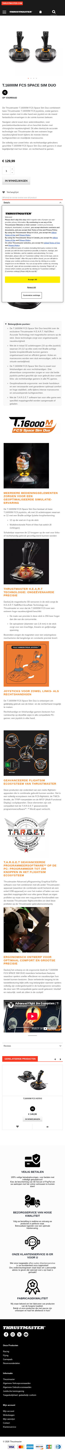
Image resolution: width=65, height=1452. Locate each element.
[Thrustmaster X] (19, 1334)
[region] (32, 253)
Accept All (32, 279)
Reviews (7, 1046)
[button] (28, 78)
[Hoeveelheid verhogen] (12, 169)
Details (7, 202)
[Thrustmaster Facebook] (6, 1334)
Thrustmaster (9, 1379)
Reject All (31, 287)
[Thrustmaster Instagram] (12, 1334)
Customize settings (31, 295)
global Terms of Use (52, 243)
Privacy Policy (24, 235)
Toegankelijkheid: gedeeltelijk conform (19, 1395)
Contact (6, 1423)
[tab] (32, 202)
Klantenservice (9, 1427)
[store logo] (21, 12)
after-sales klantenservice (42, 1263)
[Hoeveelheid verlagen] (12, 173)
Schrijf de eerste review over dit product (20, 198)
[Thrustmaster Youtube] (26, 1334)
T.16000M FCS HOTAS (32, 1098)
